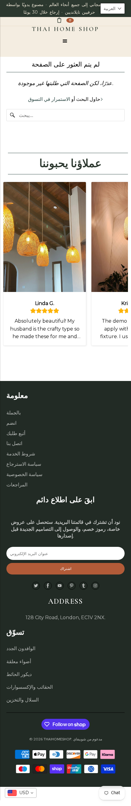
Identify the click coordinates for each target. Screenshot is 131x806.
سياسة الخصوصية (24, 474)
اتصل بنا (14, 443)
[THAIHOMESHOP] (65, 29)
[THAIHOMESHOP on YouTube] (60, 586)
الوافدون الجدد (20, 648)
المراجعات (16, 485)
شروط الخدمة (20, 454)
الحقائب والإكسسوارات (29, 687)
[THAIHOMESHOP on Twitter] (36, 586)
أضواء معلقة (18, 661)
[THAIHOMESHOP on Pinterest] (72, 586)
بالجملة (13, 413)
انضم (11, 423)
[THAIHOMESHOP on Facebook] (48, 586)
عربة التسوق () (70, 20)
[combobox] (21, 793)
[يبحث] (12, 115)
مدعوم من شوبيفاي (87, 739)
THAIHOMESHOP (57, 739)
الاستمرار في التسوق (49, 99)
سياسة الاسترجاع (23, 464)
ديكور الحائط (19, 674)
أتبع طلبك (15, 433)
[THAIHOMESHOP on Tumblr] (83, 586)
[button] (113, 8)
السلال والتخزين (22, 700)
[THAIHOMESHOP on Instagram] (95, 586)
